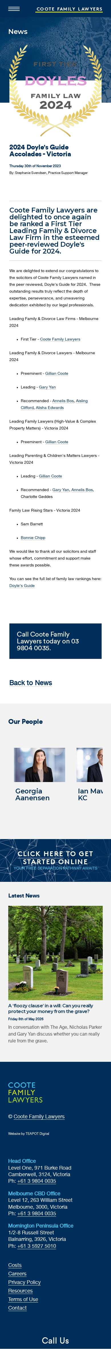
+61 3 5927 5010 (36, 1246)
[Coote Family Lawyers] (55, 1092)
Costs (15, 1265)
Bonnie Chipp (33, 538)
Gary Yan (47, 387)
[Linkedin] (29, 188)
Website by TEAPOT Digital (28, 1134)
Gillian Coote (56, 374)
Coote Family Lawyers (60, 339)
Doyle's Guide (22, 586)
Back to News (30, 683)
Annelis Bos (63, 401)
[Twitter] (21, 188)
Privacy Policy (24, 1282)
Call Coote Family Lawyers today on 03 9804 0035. (48, 641)
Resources (20, 1291)
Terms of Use (23, 1299)
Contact (17, 1308)
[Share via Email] (38, 188)
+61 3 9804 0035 (36, 1181)
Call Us (55, 1340)
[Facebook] (12, 188)
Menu (14, 7)
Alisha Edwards (50, 408)
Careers (17, 1274)
